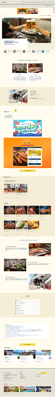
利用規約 (21, 373)
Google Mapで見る (15, 374)
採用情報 (21, 372)
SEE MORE (6, 361)
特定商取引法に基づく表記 (22, 378)
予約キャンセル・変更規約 (22, 377)
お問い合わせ (21, 374)
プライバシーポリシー (22, 375)
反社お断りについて (22, 376)
